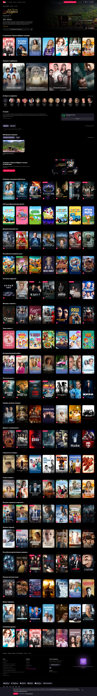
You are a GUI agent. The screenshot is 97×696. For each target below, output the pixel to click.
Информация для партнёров (8, 665)
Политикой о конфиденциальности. (20, 691)
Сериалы (28, 663)
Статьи (27, 667)
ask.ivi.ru (51, 670)
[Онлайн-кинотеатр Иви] (5, 2)
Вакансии (5, 662)
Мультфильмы (29, 665)
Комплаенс (5, 673)
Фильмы (27, 662)
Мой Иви (28, 660)
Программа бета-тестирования (9, 663)
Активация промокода (31, 668)
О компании (5, 660)
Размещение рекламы (7, 667)
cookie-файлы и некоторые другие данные (58, 688)
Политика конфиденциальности (9, 670)
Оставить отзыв (6, 675)
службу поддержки (29, 693)
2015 (5, 18)
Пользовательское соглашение (9, 668)
